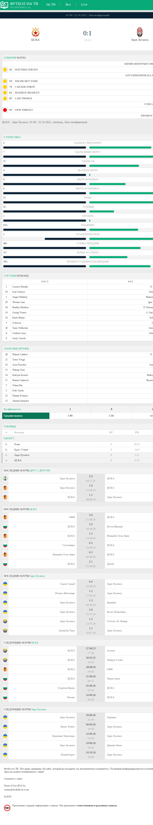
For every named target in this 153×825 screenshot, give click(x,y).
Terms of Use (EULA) (14, 785)
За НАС (8, 796)
